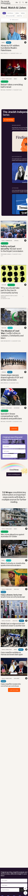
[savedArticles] (19, 2)
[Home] (5, 2)
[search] (23, 2)
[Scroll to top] (25, 893)
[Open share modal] (25, 888)
